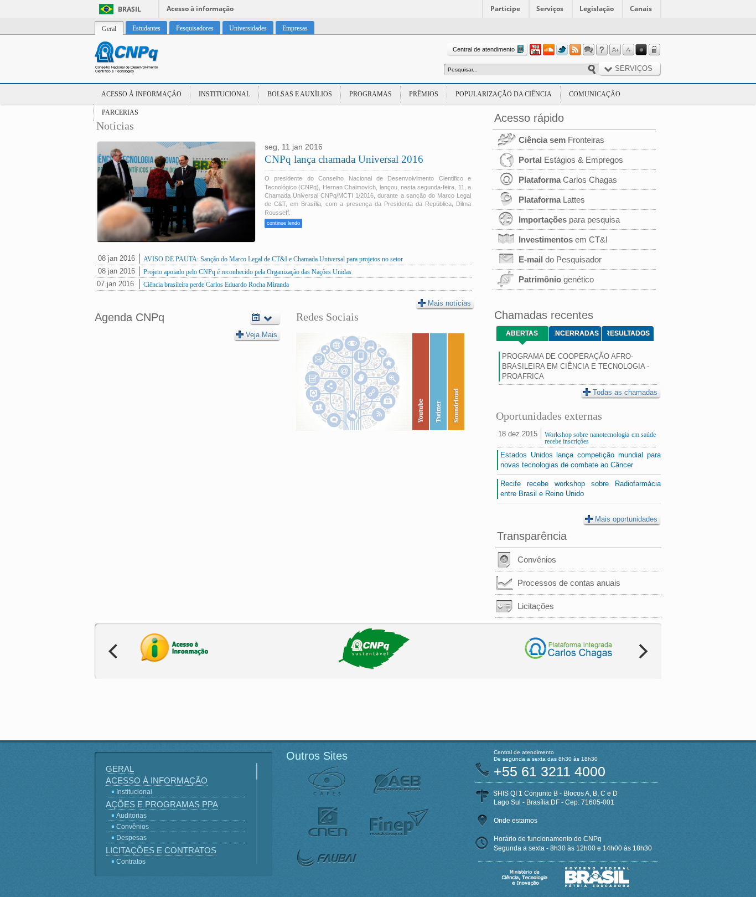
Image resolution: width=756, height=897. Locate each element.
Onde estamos (515, 820)
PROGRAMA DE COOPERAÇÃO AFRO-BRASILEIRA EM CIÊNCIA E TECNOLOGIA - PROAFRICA (575, 366)
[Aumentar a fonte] (615, 50)
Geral (120, 769)
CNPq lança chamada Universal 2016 (344, 159)
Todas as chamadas (625, 392)
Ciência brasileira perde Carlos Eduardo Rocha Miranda (216, 284)
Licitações (535, 606)
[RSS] (575, 50)
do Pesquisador (560, 259)
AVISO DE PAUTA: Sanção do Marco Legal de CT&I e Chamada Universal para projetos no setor (273, 259)
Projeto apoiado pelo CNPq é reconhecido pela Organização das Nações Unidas (247, 272)
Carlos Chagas (568, 179)
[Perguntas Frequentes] (602, 50)
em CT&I (563, 239)
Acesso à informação (200, 8)
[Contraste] (641, 50)
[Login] (655, 50)
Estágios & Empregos (571, 159)
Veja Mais (261, 335)
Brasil (129, 9)
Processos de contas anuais (568, 582)
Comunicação (594, 94)
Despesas (131, 838)
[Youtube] (535, 50)
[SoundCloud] (548, 50)
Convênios (536, 559)
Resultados (628, 333)
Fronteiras (561, 140)
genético (556, 279)
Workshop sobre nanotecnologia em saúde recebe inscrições (600, 438)
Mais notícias (449, 303)
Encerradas (577, 333)
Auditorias (131, 815)
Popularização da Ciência (503, 94)
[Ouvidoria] (588, 50)
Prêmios (423, 94)
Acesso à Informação (141, 94)
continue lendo (283, 223)
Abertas (522, 333)
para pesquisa (569, 219)
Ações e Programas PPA (162, 804)
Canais (641, 8)
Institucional (224, 94)
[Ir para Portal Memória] (140, 59)
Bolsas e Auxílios (299, 94)
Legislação (596, 8)
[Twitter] (562, 50)
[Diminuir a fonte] (628, 50)
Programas (370, 94)
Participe (505, 8)
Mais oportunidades (626, 519)
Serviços (549, 8)
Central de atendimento (484, 49)
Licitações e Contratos (161, 850)
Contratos (131, 861)
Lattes (552, 199)
